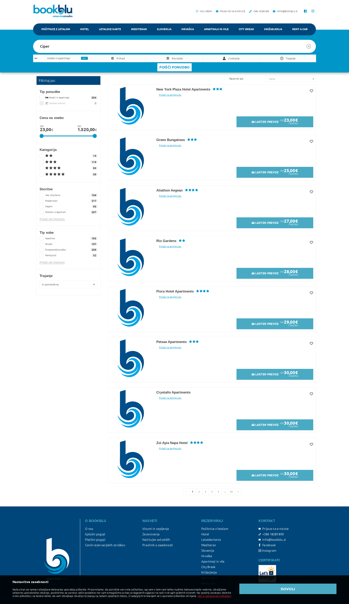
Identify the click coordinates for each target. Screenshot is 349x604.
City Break (246, 29)
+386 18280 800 (273, 534)
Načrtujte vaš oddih (156, 539)
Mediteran (139, 29)
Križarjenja (273, 29)
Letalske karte (110, 29)
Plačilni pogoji (95, 539)
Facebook (269, 545)
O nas (89, 528)
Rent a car (300, 29)
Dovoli (288, 589)
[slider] (42, 136)
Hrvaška (187, 29)
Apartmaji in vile (216, 29)
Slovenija (164, 29)
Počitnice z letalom (55, 29)
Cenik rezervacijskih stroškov (105, 545)
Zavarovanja (151, 534)
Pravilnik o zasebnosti (157, 545)
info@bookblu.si (274, 539)
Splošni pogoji (95, 534)
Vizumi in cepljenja (155, 528)
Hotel (84, 29)
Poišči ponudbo (174, 67)
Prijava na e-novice (275, 528)
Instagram (268, 550)
